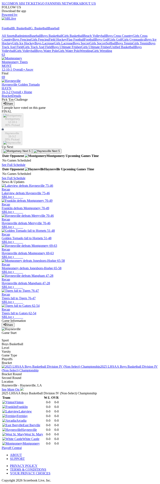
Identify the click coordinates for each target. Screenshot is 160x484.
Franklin (22, 407)
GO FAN (46, 3)
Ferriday (22, 416)
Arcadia (21, 420)
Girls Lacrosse (63, 43)
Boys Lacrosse (44, 43)
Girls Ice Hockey (23, 43)
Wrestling (86, 51)
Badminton (22, 36)
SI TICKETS (31, 3)
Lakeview (25, 411)
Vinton (19, 402)
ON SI (17, 3)
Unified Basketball (122, 47)
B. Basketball (21, 28)
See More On (11, 389)
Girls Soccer (98, 43)
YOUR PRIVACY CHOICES (30, 473)
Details (16, 96)
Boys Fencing (21, 39)
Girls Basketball (72, 36)
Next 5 (26, 151)
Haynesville (29, 429)
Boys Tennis (124, 43)
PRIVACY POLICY (24, 466)
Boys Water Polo (47, 51)
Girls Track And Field (37, 47)
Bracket (7, 96)
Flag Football (75, 39)
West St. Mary (33, 434)
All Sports (8, 36)
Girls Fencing (40, 39)
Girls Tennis (140, 43)
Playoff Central (12, 448)
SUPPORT (17, 458)
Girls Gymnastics (133, 39)
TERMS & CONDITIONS (28, 469)
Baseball (53, 28)
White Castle (30, 439)
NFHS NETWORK (65, 3)
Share (9, 103)
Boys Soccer (81, 43)
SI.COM (7, 3)
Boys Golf (102, 39)
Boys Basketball (51, 36)
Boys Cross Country (119, 36)
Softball (111, 43)
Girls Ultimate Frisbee (95, 47)
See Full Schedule (13, 165)
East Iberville (31, 425)
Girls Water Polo (69, 51)
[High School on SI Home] (18, 24)
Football (7, 28)
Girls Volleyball (25, 51)
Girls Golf (115, 39)
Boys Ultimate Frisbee (66, 47)
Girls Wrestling (102, 51)
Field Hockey (58, 39)
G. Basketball (39, 28)
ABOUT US (87, 3)
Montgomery (31, 443)
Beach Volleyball (94, 36)
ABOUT (16, 455)
